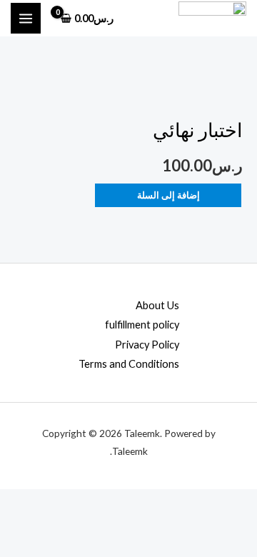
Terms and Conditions (129, 364)
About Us (157, 305)
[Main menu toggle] (26, 18)
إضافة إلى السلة (168, 195)
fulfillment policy (142, 324)
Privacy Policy (147, 344)
